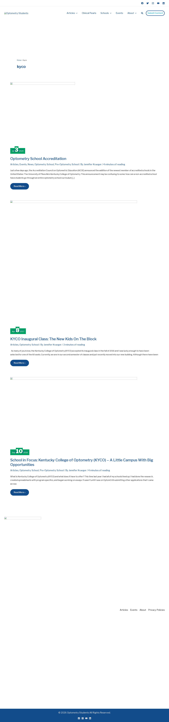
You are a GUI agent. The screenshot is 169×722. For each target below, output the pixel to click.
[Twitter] (147, 3)
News (31, 164)
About (143, 610)
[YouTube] (158, 3)
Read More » (20, 187)
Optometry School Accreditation (38, 158)
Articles (14, 164)
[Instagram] (153, 3)
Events (23, 164)
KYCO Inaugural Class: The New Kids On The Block (53, 339)
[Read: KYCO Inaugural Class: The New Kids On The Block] (73, 264)
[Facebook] (142, 3)
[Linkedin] (163, 3)
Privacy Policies (156, 610)
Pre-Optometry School (67, 164)
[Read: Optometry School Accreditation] (42, 114)
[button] (76, 13)
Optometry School (44, 164)
